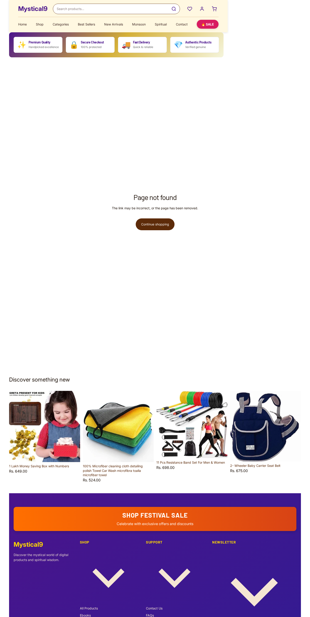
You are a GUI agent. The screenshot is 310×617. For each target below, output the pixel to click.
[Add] (73, 455)
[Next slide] (73, 427)
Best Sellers (86, 24)
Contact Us (154, 608)
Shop (40, 24)
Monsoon (139, 24)
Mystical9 (32, 9)
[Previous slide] (16, 427)
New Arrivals (113, 24)
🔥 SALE (207, 24)
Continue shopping (155, 224)
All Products (89, 608)
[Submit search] (174, 9)
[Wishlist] (189, 9)
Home (22, 24)
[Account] (202, 9)
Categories (61, 24)
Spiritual (161, 24)
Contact (182, 24)
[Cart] (214, 9)
